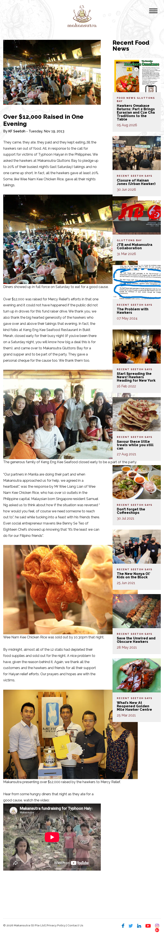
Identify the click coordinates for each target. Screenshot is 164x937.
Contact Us (75, 925)
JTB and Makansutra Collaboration (134, 246)
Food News (126, 98)
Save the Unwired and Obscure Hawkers (136, 640)
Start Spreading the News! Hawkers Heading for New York (136, 377)
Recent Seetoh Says (134, 176)
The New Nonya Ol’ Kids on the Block (133, 575)
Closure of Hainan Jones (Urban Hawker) (136, 182)
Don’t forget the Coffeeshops (131, 511)
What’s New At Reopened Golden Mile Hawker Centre (134, 706)
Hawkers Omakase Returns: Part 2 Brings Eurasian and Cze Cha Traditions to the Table (136, 112)
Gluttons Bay (129, 240)
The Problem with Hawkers (132, 311)
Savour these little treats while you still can (135, 445)
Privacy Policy (56, 925)
